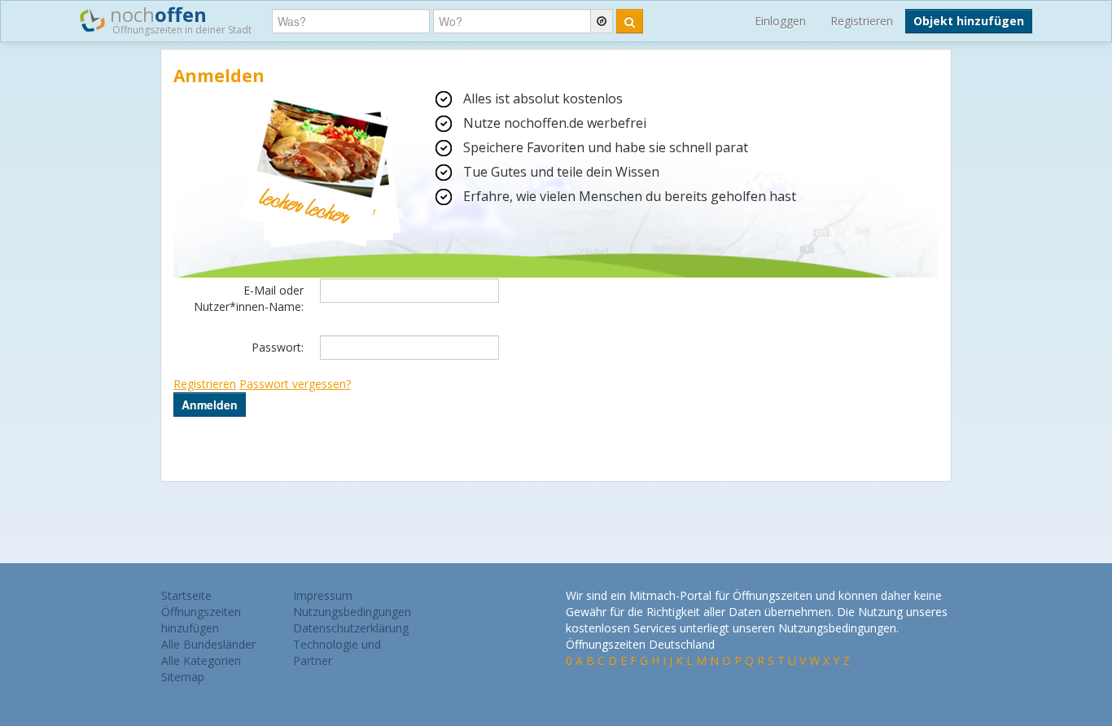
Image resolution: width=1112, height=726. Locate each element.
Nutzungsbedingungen (352, 611)
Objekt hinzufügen (968, 20)
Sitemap (182, 676)
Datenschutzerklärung (351, 628)
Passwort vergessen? (295, 383)
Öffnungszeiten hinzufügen (201, 620)
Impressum (322, 595)
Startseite (186, 595)
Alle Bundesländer (208, 644)
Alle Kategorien (201, 660)
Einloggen (780, 20)
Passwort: (278, 347)
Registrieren (861, 20)
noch (178, 19)
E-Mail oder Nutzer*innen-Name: (249, 298)
